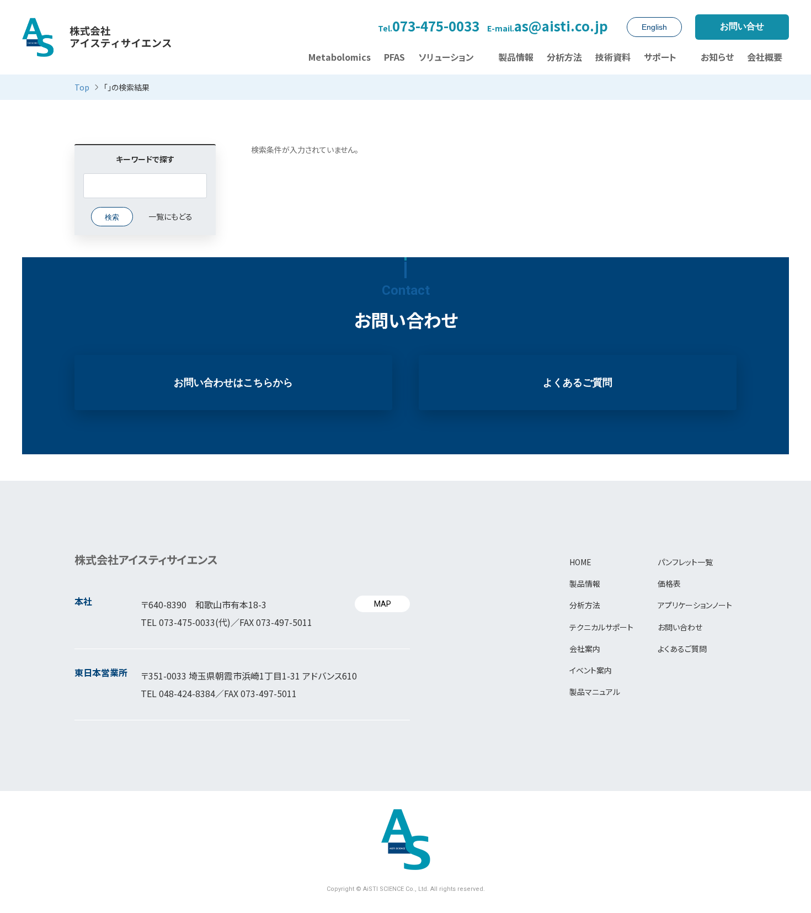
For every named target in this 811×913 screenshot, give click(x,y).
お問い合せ (742, 26)
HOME (580, 561)
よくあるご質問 (577, 382)
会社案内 (584, 648)
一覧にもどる (170, 216)
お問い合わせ (680, 627)
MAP (382, 603)
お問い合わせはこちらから (233, 382)
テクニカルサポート (601, 627)
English (654, 27)
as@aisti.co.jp (547, 27)
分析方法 (584, 605)
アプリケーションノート (695, 605)
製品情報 (584, 583)
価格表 (669, 583)
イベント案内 (590, 670)
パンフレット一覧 (685, 561)
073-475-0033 (428, 27)
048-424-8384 (187, 693)
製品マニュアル (594, 691)
